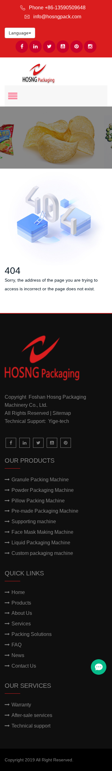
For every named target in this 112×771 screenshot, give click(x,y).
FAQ (16, 644)
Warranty (21, 704)
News (18, 655)
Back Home (25, 305)
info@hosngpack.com (57, 16)
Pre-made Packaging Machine (45, 511)
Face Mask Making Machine (42, 532)
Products (21, 602)
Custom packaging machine (42, 553)
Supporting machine (34, 521)
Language (19, 32)
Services (21, 623)
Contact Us (24, 666)
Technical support (31, 725)
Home (18, 592)
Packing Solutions (32, 634)
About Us (22, 613)
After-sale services (32, 715)
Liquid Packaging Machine (41, 542)
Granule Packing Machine (40, 479)
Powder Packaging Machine (43, 490)
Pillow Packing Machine (38, 500)
